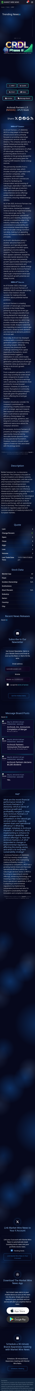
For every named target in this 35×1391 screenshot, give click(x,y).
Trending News (10, 14)
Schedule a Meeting (17, 1369)
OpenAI (30, 452)
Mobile (17, 674)
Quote (24, 86)
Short (13, 92)
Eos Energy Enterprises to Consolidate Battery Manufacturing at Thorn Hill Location (25, 34)
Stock (7, 7)
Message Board (24, 98)
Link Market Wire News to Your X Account (17, 1257)
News (24, 92)
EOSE (26, 25)
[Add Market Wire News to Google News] (28, 119)
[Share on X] (16, 119)
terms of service (23, 685)
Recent (3, 620)
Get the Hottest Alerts (18, 696)
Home (2, 7)
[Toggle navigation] (32, 2)
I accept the (19, 685)
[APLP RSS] (32, 119)
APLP (12, 86)
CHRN (10, 25)
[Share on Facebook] (24, 119)
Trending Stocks (19, 1251)
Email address (17, 664)
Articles (9, 98)
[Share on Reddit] (20, 119)
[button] (23, 2)
